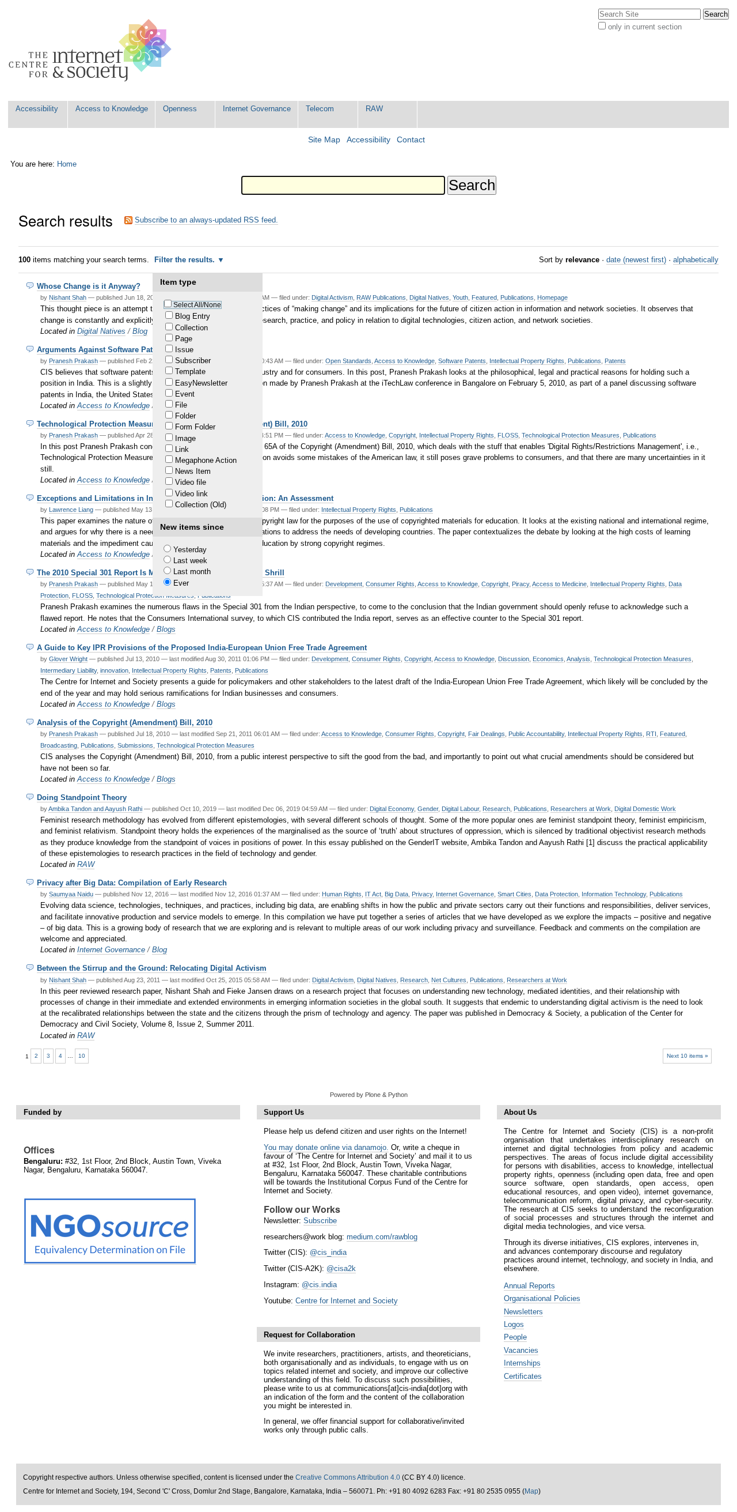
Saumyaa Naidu (71, 894)
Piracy (520, 583)
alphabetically (696, 259)
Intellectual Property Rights (526, 360)
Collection (191, 327)
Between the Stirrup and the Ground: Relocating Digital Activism (152, 968)
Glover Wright (68, 658)
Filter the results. (185, 259)
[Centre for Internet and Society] (93, 50)
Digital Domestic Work (645, 808)
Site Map (324, 139)
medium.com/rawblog (382, 1236)
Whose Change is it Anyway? (88, 286)
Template (190, 371)
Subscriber (193, 360)
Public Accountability (536, 733)
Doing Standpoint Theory (82, 797)
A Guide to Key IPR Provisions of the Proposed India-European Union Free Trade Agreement (202, 647)
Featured (484, 297)
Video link (191, 493)
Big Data (396, 894)
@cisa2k (341, 1268)
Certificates (523, 1376)
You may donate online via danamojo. (326, 1147)
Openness (180, 108)
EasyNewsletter (201, 383)
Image (185, 438)
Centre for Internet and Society (346, 1300)
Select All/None (197, 304)
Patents (615, 360)
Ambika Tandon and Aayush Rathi (95, 808)
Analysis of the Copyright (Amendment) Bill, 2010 (124, 722)
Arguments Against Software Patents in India (117, 349)
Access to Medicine (559, 583)
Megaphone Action (206, 460)
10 (81, 1056)
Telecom (320, 108)
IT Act (373, 894)
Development (343, 583)
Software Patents (462, 360)
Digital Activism (332, 297)
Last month (192, 571)
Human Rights (342, 894)
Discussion (513, 658)
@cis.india (319, 1284)
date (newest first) (636, 259)
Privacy (422, 894)
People (515, 1337)
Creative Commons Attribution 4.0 (347, 1477)
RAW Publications (381, 297)
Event (185, 394)
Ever (181, 583)
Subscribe (320, 1220)
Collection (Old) (200, 504)
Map (531, 1491)
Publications (517, 297)
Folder (185, 416)
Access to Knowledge (111, 108)
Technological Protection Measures (571, 435)
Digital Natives (429, 297)
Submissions (135, 745)
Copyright (402, 435)
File (181, 405)
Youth (460, 297)
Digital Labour (460, 808)
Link (182, 449)
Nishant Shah (67, 297)
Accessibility (37, 108)
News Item (193, 471)
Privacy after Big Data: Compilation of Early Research (132, 882)
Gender (427, 808)
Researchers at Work (580, 808)
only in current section (645, 26)
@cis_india (328, 1252)
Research (496, 808)
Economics (548, 658)
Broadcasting (58, 745)
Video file (190, 482)
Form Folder (195, 427)
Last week (190, 560)
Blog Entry (192, 316)
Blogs (166, 629)
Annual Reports (529, 1285)
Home (67, 164)
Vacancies (521, 1350)
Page (183, 338)
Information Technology (614, 894)
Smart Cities (514, 894)
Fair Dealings (486, 733)
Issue (184, 349)
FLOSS (507, 435)
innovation (114, 670)
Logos (514, 1324)
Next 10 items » (687, 1056)
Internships (522, 1363)
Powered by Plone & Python (369, 1094)
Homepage (552, 297)
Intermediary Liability (68, 670)
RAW (374, 108)
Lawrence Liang (71, 509)
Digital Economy (392, 808)
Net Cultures (448, 979)
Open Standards (348, 360)
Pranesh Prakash (73, 360)
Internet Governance (257, 108)
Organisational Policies (542, 1298)
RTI (651, 733)
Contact (411, 139)
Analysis (578, 658)
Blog (139, 331)
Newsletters (523, 1311)
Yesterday (190, 549)
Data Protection (556, 894)
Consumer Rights (390, 583)
